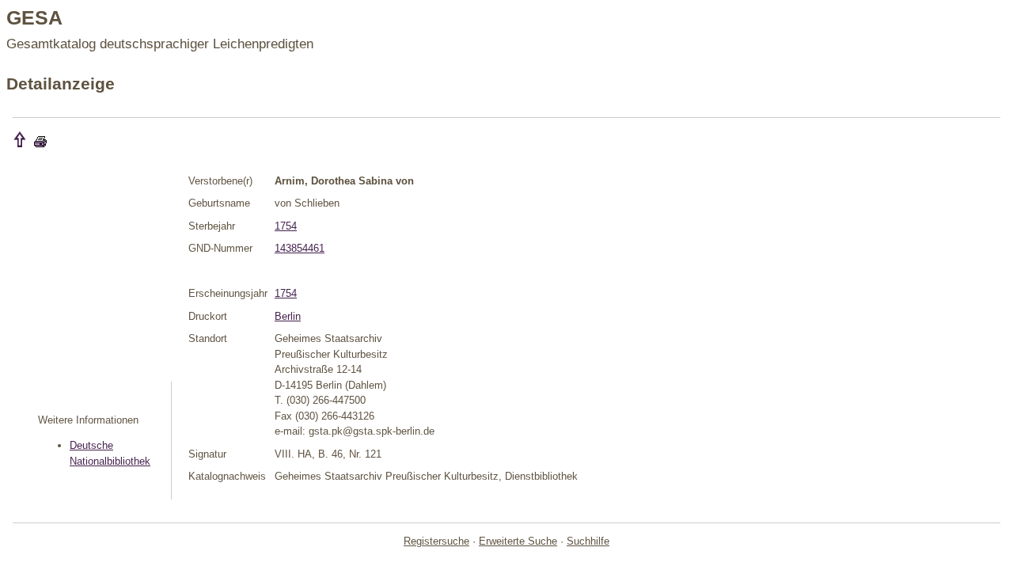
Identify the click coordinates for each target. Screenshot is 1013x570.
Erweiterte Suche (518, 541)
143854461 (299, 248)
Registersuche (436, 541)
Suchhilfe (588, 541)
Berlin (288, 316)
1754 (286, 226)
